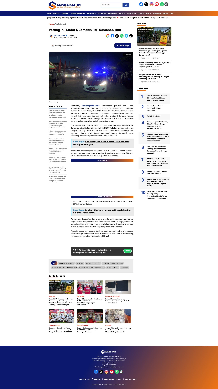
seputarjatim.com (90, 106)
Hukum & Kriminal (78, 13)
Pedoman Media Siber (112, 379)
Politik (122, 13)
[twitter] (146, 6)
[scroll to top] (209, 385)
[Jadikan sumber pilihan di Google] (108, 37)
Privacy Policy (131, 379)
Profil (165, 13)
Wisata (148, 13)
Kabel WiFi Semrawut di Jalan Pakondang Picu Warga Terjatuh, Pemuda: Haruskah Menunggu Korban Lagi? (153, 52)
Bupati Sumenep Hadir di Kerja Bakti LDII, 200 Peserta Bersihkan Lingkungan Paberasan (154, 65)
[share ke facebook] (113, 37)
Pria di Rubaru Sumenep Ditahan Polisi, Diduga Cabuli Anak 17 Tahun (157, 98)
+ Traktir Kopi (123, 45)
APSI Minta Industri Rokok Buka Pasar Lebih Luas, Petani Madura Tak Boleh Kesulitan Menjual (157, 162)
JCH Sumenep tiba (93, 263)
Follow (127, 251)
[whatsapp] (162, 6)
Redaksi (97, 379)
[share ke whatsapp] (122, 37)
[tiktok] (166, 6)
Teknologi (131, 13)
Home (49, 13)
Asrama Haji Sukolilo (66, 263)
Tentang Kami (84, 379)
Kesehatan (102, 13)
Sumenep (124, 268)
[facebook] (141, 6)
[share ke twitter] (117, 37)
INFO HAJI (80, 263)
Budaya (140, 13)
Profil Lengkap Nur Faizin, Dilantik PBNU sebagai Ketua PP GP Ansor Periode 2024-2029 (157, 125)
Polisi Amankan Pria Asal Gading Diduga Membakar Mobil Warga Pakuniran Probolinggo (157, 195)
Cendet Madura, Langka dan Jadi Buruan (157, 172)
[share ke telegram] (127, 37)
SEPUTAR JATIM (112, 268)
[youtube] (157, 6)
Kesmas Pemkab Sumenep (113, 263)
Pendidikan (113, 13)
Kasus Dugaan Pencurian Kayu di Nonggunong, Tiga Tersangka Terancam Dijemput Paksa (158, 137)
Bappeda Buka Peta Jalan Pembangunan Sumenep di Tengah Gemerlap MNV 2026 (154, 76)
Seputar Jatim (59, 35)
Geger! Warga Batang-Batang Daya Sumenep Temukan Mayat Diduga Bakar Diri (157, 149)
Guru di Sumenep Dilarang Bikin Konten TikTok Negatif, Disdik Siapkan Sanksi (158, 182)
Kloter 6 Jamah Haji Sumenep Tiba (92, 268)
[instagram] (152, 6)
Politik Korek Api (153, 116)
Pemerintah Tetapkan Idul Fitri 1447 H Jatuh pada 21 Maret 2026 (131, 18)
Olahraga (157, 13)
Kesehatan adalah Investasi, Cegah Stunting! (154, 108)
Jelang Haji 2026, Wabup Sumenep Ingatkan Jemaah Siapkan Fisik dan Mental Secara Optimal (66, 18)
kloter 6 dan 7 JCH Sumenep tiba (64, 268)
